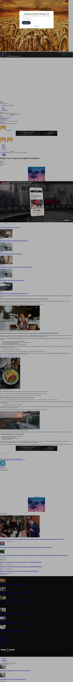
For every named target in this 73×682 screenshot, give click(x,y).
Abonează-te (25, 22)
